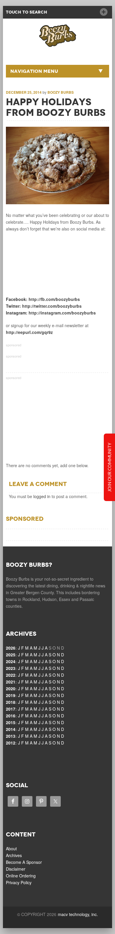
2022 (10, 675)
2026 (10, 648)
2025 (10, 655)
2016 (10, 716)
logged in (41, 496)
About (11, 848)
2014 (10, 729)
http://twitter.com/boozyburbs (52, 306)
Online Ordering (21, 876)
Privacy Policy (19, 882)
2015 (10, 722)
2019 (10, 695)
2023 (10, 668)
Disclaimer (15, 869)
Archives (14, 855)
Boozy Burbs (60, 92)
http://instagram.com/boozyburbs (62, 313)
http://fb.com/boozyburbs (54, 299)
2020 (10, 688)
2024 (10, 661)
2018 (10, 702)
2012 (10, 743)
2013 (10, 736)
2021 (10, 682)
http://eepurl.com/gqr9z (29, 332)
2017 (10, 709)
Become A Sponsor (24, 862)
